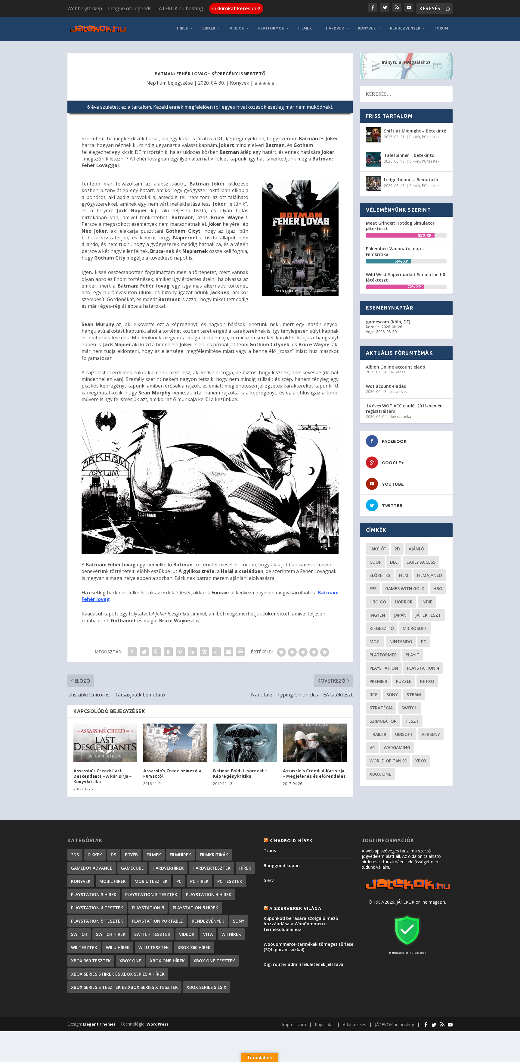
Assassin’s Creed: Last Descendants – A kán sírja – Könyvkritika (102, 776)
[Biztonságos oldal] (407, 947)
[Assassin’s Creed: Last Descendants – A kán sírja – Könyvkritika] (105, 743)
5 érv (269, 880)
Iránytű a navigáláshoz (406, 62)
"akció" (378, 549)
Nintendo (400, 641)
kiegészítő (382, 628)
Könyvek (367, 28)
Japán (400, 615)
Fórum (441, 28)
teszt (412, 721)
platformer (383, 655)
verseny (431, 734)
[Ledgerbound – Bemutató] (373, 183)
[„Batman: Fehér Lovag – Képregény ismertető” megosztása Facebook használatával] (132, 652)
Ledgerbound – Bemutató (411, 179)
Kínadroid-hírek (290, 840)
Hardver (335, 28)
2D (397, 549)
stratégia (381, 708)
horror (404, 602)
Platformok (271, 28)
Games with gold (405, 588)
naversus (399, 391)
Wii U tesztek (153, 947)
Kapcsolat (324, 1024)
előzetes (380, 575)
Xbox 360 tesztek (91, 961)
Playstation (384, 668)
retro (427, 681)
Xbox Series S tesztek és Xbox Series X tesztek (124, 987)
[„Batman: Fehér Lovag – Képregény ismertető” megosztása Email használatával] (228, 652)
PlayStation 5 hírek (195, 908)
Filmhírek (180, 855)
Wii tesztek (84, 947)
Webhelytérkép (84, 8)
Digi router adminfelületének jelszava (303, 964)
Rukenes (398, 372)
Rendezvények (405, 28)
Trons (270, 850)
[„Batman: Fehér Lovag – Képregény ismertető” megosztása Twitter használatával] (144, 652)
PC (423, 641)
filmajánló (429, 575)
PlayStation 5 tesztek (97, 921)
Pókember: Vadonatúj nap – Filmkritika (395, 251)
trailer (378, 734)
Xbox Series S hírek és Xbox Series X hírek (118, 974)
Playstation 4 (423, 668)
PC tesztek (430, 136)
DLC (394, 562)
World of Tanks (388, 761)
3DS (75, 855)
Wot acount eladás (386, 386)
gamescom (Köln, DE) (388, 322)
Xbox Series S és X (206, 987)
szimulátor (383, 721)
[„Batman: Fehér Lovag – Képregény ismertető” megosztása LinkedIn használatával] (192, 652)
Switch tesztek (152, 934)
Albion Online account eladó (395, 367)
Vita (208, 934)
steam (414, 694)
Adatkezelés (354, 1024)
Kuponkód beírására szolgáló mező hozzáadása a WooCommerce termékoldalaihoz (301, 923)
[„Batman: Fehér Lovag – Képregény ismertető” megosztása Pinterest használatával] (180, 652)
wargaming (397, 747)
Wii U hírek (118, 947)
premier (378, 681)
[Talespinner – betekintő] (373, 159)
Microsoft (415, 628)
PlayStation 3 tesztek (151, 894)
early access (421, 562)
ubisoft (404, 734)
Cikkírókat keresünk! (236, 8)
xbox (421, 761)
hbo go (378, 602)
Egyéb (131, 855)
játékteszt (428, 615)
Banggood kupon (282, 865)
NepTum (156, 82)
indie (426, 602)
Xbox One (380, 774)
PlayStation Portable (157, 921)
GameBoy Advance (91, 868)
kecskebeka (401, 416)
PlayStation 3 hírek (93, 894)
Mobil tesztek (151, 881)
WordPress (158, 1024)
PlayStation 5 (148, 908)
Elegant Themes (99, 1024)
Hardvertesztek (212, 868)
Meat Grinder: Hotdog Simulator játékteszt (400, 225)
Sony (392, 694)
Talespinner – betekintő (409, 155)
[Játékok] (407, 889)
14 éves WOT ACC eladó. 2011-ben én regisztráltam (404, 408)
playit (412, 655)
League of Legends (129, 8)
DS (113, 855)
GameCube (132, 868)
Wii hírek (231, 934)
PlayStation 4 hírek (208, 894)
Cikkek (208, 28)
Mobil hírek (112, 881)
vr (372, 747)
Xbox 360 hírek (194, 947)
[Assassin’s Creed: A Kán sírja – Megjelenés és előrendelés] (315, 743)
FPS (373, 588)
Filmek (305, 28)
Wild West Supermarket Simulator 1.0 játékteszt (405, 277)
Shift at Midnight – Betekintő (415, 131)
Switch (409, 708)
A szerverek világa (295, 908)
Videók (237, 28)
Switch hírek (110, 934)
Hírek (182, 28)
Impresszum (294, 1024)
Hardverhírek (168, 868)
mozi (375, 641)
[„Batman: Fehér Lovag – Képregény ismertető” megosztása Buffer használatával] (204, 652)
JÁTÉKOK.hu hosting (180, 8)
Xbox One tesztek (214, 961)
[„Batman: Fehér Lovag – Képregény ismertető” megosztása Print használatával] (240, 652)
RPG (374, 694)
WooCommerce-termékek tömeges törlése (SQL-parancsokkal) (308, 946)
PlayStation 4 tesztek (97, 908)
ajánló (416, 549)
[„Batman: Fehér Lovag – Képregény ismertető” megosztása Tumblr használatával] (168, 652)
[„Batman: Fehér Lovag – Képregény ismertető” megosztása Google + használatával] (156, 652)
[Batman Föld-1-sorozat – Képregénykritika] (245, 743)
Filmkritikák (214, 855)
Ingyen (377, 615)
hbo (437, 588)
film (403, 575)
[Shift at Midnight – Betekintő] (373, 134)
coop (375, 562)
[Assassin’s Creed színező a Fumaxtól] (175, 743)
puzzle (403, 681)
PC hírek (199, 881)
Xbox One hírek (167, 961)
